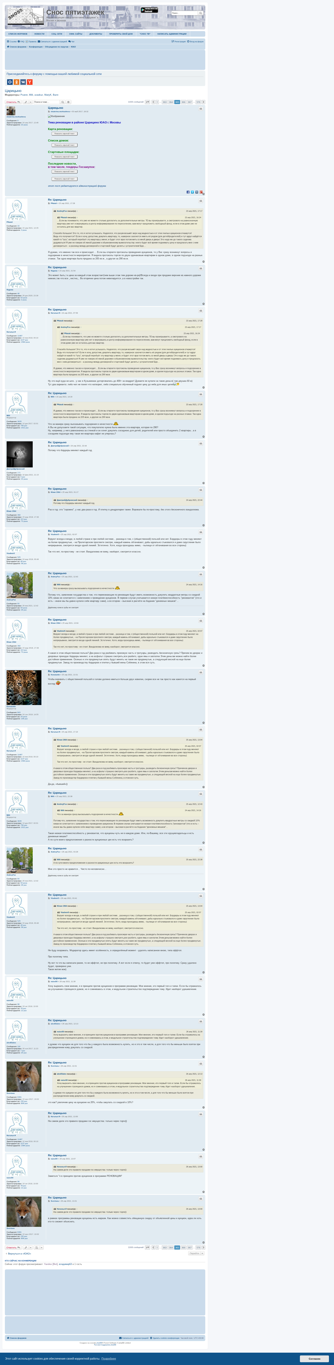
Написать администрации (171, 34)
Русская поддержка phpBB (105, 1345)
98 (18, 1004)
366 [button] (183, 102)
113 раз (24, 519)
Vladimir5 (11, 553)
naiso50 (10, 1000)
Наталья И (11, 332)
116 (18, 1046)
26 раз (24, 610)
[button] (147, 102)
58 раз (24, 563)
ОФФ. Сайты (75, 34)
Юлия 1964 (11, 511)
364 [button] (171, 102)
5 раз (23, 477)
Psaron (24, 95)
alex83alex (11, 1043)
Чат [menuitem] (72, 41)
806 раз (24, 1103)
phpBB (99, 1343)
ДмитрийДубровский (16, 469)
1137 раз (24, 340)
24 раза (24, 717)
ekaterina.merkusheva (16, 117)
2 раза (24, 300)
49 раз (23, 561)
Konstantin (11, 706)
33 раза (24, 479)
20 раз (24, 1053)
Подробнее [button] (108, 1358)
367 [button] (190, 102)
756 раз (24, 426)
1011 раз (25, 428)
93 (18, 604)
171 (19, 473)
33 (18, 226)
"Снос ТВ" (145, 34)
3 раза (24, 230)
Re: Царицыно (57, 199)
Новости (39, 34)
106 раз (24, 719)
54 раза (24, 608)
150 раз (24, 1101)
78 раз (23, 1008)
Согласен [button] (314, 1358)
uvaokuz (38, 95)
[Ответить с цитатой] (200, 109)
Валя (55, 95)
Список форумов (17, 34)
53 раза (24, 298)
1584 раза (25, 342)
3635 (19, 421)
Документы (95, 34)
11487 (19, 336)
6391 (19, 1097)
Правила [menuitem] (32, 41)
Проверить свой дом (121, 34)
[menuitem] (20, 41)
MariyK (47, 95)
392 (19, 515)
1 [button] (157, 102)
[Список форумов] (26, 15)
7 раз (23, 1051)
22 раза (24, 125)
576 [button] (198, 102)
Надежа (10, 290)
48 (18, 293)
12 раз (24, 1010)
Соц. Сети (56, 34)
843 (19, 712)
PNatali (10, 222)
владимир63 (65, 1264)
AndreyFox (62, 211)
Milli (31, 95)
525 (19, 557)
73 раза (24, 521)
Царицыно (13, 91)
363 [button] (164, 102)
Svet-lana (11, 1093)
